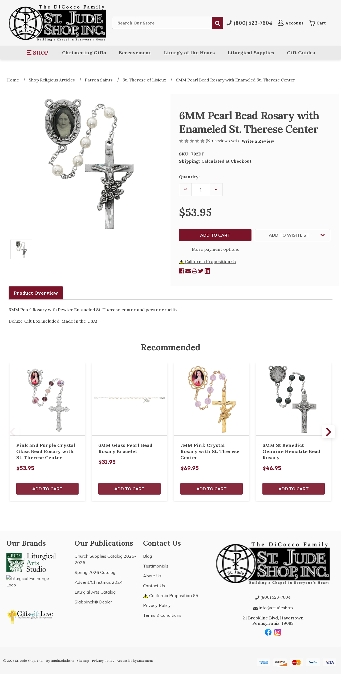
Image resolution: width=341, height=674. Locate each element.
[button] (37, 53)
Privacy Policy (157, 605)
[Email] (188, 271)
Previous (12, 431)
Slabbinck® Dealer (93, 602)
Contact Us (154, 585)
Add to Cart (47, 488)
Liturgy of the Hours (189, 53)
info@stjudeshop (275, 607)
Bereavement (135, 53)
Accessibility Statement (135, 661)
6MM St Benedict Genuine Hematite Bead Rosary (291, 451)
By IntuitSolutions (60, 661)
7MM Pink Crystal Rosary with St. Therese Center (209, 451)
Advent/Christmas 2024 (99, 582)
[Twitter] (201, 271)
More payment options (215, 249)
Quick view (47, 399)
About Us (152, 575)
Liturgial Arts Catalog (95, 592)
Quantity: (189, 176)
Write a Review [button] (257, 141)
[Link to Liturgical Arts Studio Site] (31, 562)
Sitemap (83, 661)
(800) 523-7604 (275, 597)
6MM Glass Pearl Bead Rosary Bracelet (125, 448)
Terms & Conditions (162, 615)
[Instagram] (278, 632)
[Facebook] (181, 271)
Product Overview (36, 293)
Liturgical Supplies (251, 53)
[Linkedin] (207, 271)
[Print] (194, 271)
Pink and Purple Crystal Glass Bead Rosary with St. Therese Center (45, 451)
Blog (147, 556)
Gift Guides (301, 53)
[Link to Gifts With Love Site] (31, 615)
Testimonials (155, 566)
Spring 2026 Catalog (95, 572)
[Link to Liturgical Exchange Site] (31, 587)
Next (328, 431)
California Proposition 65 (210, 261)
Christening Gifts (84, 53)
